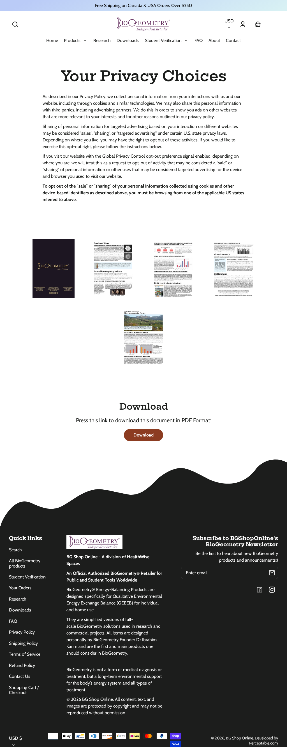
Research (102, 40)
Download (143, 435)
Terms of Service (24, 654)
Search (15, 549)
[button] (15, 24)
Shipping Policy (23, 643)
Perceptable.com (263, 743)
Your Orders (20, 587)
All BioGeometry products (24, 563)
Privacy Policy (22, 632)
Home (52, 40)
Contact (233, 40)
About (214, 40)
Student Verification (27, 577)
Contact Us (19, 676)
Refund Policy (22, 665)
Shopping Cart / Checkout (24, 690)
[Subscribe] (272, 573)
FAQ (199, 40)
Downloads (128, 40)
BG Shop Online (239, 738)
